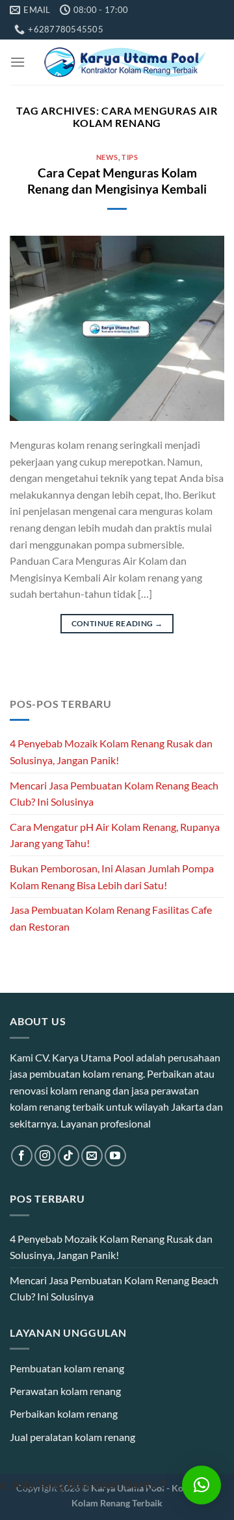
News (107, 157)
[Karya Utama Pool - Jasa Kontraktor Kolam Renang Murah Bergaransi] (124, 62)
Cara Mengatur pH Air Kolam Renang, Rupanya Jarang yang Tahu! (115, 835)
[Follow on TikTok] (68, 1155)
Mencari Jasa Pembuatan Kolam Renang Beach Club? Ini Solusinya (114, 793)
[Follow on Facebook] (21, 1155)
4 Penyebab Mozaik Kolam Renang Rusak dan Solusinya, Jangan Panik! (111, 751)
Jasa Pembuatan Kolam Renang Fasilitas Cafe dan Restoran (111, 918)
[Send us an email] (92, 1155)
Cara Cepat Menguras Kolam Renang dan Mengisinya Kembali (117, 180)
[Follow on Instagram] (45, 1155)
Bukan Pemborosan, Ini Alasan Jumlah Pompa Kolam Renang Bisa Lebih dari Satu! (112, 876)
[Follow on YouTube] (115, 1155)
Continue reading (117, 623)
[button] (201, 1485)
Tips (130, 157)
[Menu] (17, 62)
